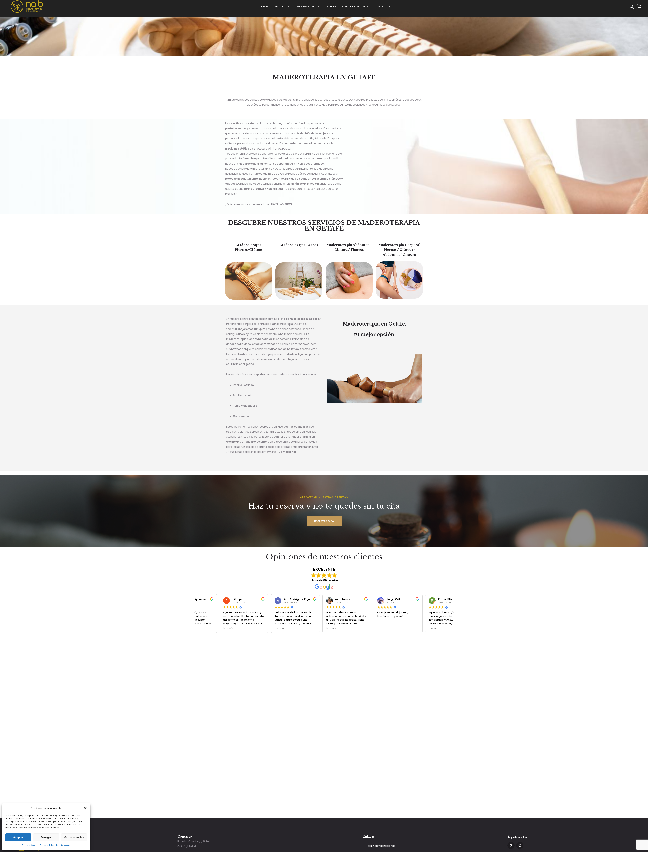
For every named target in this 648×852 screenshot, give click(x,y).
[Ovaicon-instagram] (519, 845)
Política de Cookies (30, 845)
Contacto (381, 6)
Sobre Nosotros (355, 6)
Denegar (46, 837)
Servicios (281, 6)
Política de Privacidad (49, 845)
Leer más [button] (205, 628)
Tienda (332, 6)
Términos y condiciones (380, 846)
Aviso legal (65, 845)
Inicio (264, 6)
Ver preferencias (74, 837)
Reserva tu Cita (309, 6)
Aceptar (18, 837)
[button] (85, 808)
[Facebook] (511, 845)
